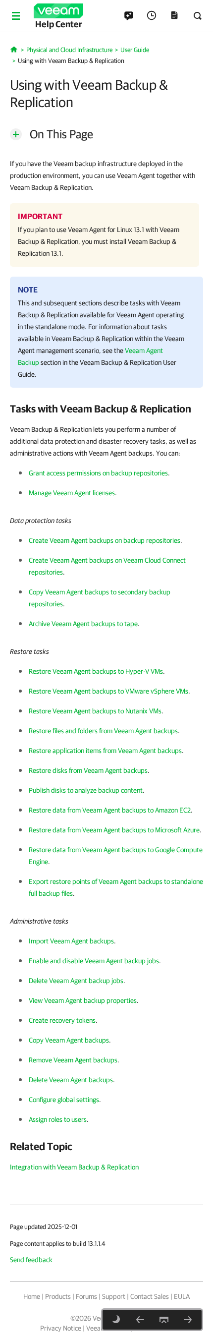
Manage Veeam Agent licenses (72, 493)
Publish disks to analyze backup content (86, 790)
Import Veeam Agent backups (71, 941)
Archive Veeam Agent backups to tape (83, 624)
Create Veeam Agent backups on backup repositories (104, 540)
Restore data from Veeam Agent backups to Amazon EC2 (110, 810)
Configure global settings (64, 1100)
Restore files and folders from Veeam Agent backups (103, 731)
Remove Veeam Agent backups (73, 1060)
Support (113, 1296)
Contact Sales (149, 1296)
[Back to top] (164, 1320)
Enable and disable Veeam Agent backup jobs (94, 961)
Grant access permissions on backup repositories (98, 473)
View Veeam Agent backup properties (83, 1000)
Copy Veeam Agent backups (69, 1040)
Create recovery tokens (62, 1020)
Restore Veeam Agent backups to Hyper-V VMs (96, 671)
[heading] (106, 408)
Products (58, 1296)
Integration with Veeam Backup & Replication (74, 1167)
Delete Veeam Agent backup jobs (76, 981)
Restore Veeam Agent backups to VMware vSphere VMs (108, 691)
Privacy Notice (60, 1328)
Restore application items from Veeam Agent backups (105, 751)
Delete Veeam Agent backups (71, 1080)
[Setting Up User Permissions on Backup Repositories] (188, 1320)
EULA (182, 1296)
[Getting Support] (140, 1320)
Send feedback (31, 1260)
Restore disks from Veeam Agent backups (88, 770)
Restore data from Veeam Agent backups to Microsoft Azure (114, 830)
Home (31, 1296)
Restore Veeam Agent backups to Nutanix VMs (95, 711)
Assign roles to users (58, 1119)
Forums (86, 1296)
